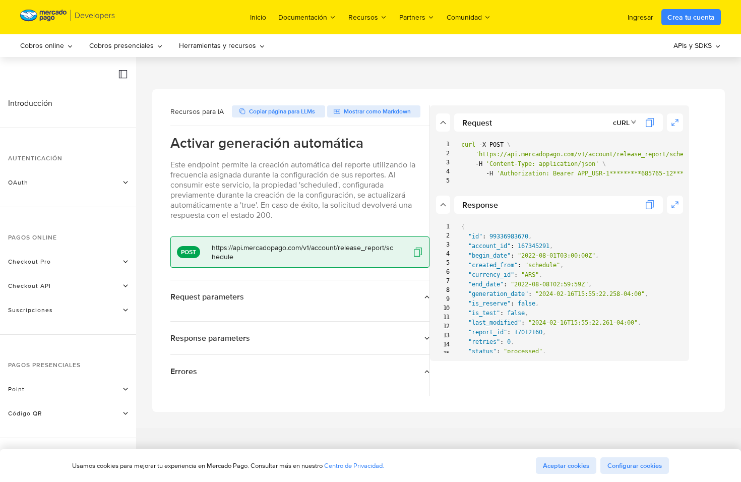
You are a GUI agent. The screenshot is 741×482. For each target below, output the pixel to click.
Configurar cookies (634, 465)
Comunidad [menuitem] (464, 17)
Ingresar (640, 17)
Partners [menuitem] (412, 17)
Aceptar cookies (566, 465)
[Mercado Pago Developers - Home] (67, 17)
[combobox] (625, 122)
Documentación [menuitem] (302, 17)
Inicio (258, 17)
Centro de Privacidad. (354, 465)
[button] (123, 74)
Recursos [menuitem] (363, 17)
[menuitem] (46, 45)
